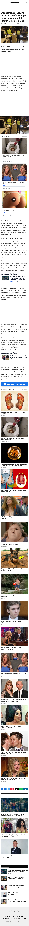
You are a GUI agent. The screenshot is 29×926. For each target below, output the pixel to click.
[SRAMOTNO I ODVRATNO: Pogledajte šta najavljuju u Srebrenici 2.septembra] (14, 805)
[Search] (27, 2)
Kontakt (24, 918)
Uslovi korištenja (7, 918)
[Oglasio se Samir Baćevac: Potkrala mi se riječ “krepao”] (14, 846)
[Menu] (2, 2)
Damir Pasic (5, 23)
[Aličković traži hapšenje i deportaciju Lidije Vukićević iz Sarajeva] (14, 825)
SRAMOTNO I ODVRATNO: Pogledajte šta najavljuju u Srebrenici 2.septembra (12, 815)
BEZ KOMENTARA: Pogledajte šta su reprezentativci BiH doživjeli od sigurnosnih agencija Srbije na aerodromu (18, 879)
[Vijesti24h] (14, 2)
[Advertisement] (14, 64)
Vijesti (17, 23)
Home (2, 8)
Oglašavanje (17, 918)
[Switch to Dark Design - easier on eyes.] (24, 2)
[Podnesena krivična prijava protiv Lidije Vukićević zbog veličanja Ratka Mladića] (4, 901)
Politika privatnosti (17, 916)
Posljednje (5, 866)
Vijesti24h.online (21, 921)
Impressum (8, 916)
